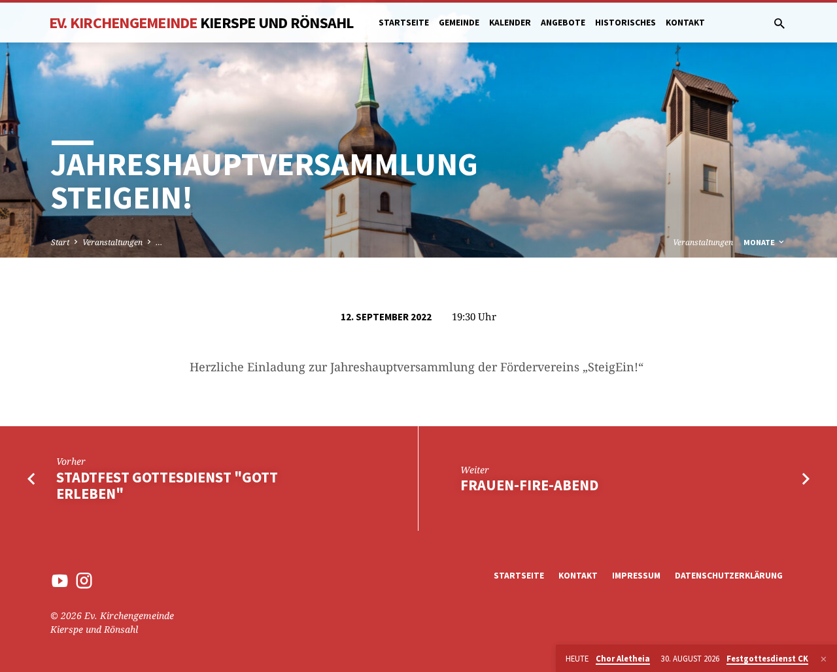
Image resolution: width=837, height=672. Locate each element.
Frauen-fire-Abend (529, 485)
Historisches (625, 22)
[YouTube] (59, 580)
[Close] (823, 659)
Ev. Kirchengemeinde (201, 22)
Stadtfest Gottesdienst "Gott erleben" (167, 485)
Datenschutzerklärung (729, 575)
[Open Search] (779, 23)
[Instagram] (84, 580)
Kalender (510, 22)
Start (60, 242)
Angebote (563, 22)
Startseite (404, 22)
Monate (760, 242)
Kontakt (685, 22)
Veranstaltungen (112, 242)
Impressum (636, 575)
